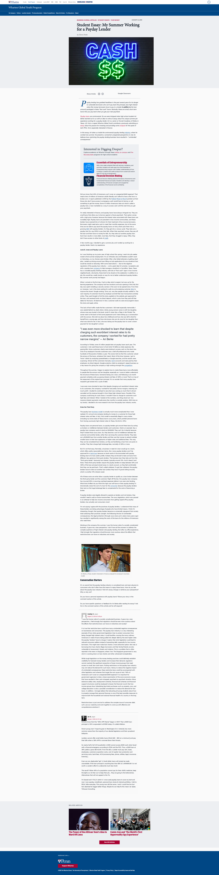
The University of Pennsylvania (80, 870)
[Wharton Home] (14, 2)
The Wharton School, (67, 870)
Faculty (24, 2)
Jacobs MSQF (46, 2)
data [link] (132, 289)
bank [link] (113, 361)
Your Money (115, 20)
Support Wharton (68, 866)
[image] (98, 93)
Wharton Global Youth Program (97, 870)
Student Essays (104, 20)
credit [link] (106, 238)
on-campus (123, 152)
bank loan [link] (94, 453)
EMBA (56, 2)
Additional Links (63, 855)
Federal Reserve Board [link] (119, 199)
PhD (60, 2)
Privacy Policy (109, 870)
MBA (52, 2)
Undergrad (39, 2)
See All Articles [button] (109, 842)
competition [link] (128, 365)
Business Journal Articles (87, 20)
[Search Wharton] (208, 2)
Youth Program (31, 2)
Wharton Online (72, 2)
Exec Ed (65, 2)
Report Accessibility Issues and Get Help (125, 870)
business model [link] (97, 412)
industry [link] (127, 133)
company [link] (97, 268)
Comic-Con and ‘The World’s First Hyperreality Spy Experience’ (126, 833)
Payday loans (84, 116)
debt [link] (87, 229)
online (117, 152)
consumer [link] (113, 486)
